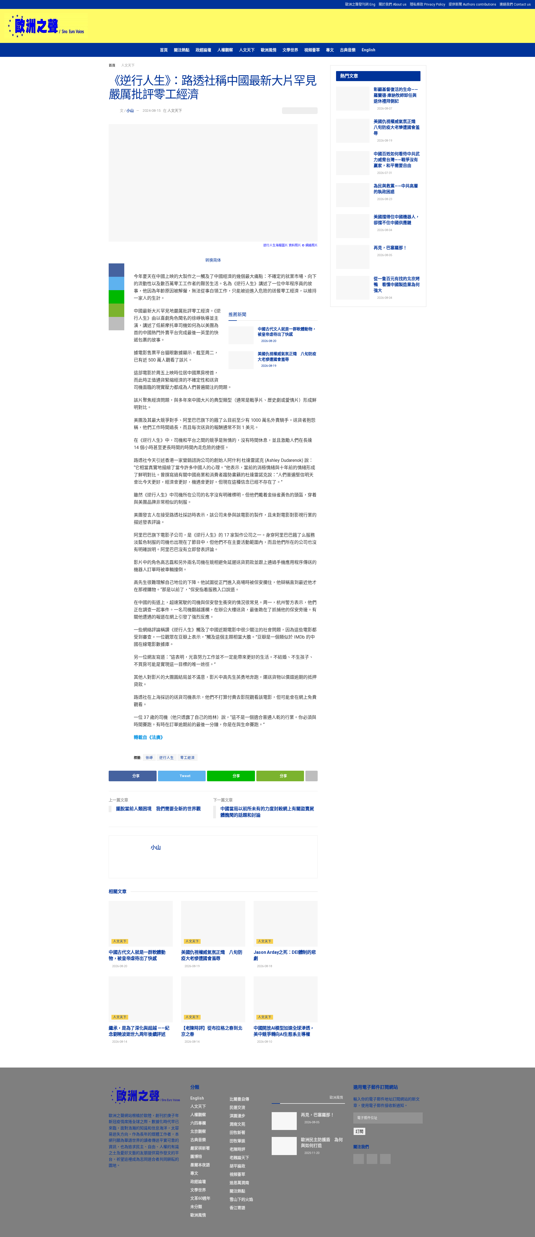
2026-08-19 (268, 366)
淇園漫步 (237, 1116)
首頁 (164, 50)
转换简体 (213, 260)
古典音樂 (348, 50)
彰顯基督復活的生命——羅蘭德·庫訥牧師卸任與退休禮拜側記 (396, 95)
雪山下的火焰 (241, 1199)
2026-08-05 (384, 255)
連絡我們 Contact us (515, 4)
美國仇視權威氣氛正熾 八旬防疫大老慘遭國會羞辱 (397, 127)
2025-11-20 (311, 1153)
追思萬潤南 (239, 1182)
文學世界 (290, 50)
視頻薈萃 (312, 50)
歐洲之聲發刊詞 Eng (360, 4)
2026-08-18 (264, 966)
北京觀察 (198, 1131)
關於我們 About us (393, 4)
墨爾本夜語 (200, 1165)
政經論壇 (203, 50)
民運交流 (237, 1107)
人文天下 (247, 50)
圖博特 (196, 1156)
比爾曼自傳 (239, 1099)
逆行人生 (166, 758)
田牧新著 (237, 1132)
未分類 (196, 1206)
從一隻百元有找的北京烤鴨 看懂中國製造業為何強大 (397, 284)
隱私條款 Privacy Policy (427, 4)
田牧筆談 (237, 1141)
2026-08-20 (268, 341)
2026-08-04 (384, 230)
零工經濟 (187, 758)
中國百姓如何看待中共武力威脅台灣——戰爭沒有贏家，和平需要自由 (397, 159)
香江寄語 (237, 1208)
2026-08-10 (264, 1042)
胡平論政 (237, 1166)
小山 (130, 110)
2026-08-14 (119, 1042)
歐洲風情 (268, 50)
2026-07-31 (384, 173)
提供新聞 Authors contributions (472, 4)
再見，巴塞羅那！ (390, 247)
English (368, 50)
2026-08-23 (384, 199)
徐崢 (149, 758)
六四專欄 (198, 1123)
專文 (330, 50)
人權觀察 (225, 50)
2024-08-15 (151, 110)
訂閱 (359, 1131)
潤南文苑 (237, 1124)
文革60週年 (200, 1198)
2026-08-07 (384, 108)
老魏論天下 (239, 1157)
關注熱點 (181, 50)
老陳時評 (237, 1149)
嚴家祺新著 (200, 1148)
